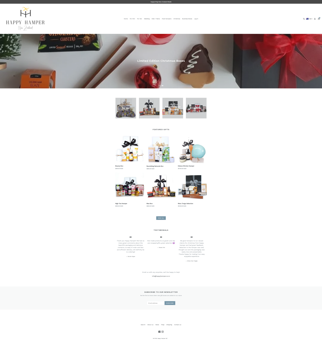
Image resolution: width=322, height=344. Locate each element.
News (157, 324)
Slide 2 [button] (161, 85)
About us (150, 324)
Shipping (169, 324)
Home (126, 19)
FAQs (162, 324)
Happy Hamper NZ (162, 338)
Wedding (147, 19)
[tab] (159, 85)
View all (161, 218)
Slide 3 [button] (162, 85)
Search (143, 324)
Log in (196, 19)
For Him (132, 19)
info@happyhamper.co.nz (161, 276)
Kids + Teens (156, 19)
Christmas (176, 19)
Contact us (177, 324)
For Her (139, 19)
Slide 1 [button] (159, 85)
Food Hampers (166, 19)
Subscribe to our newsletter (161, 292)
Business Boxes (187, 19)
